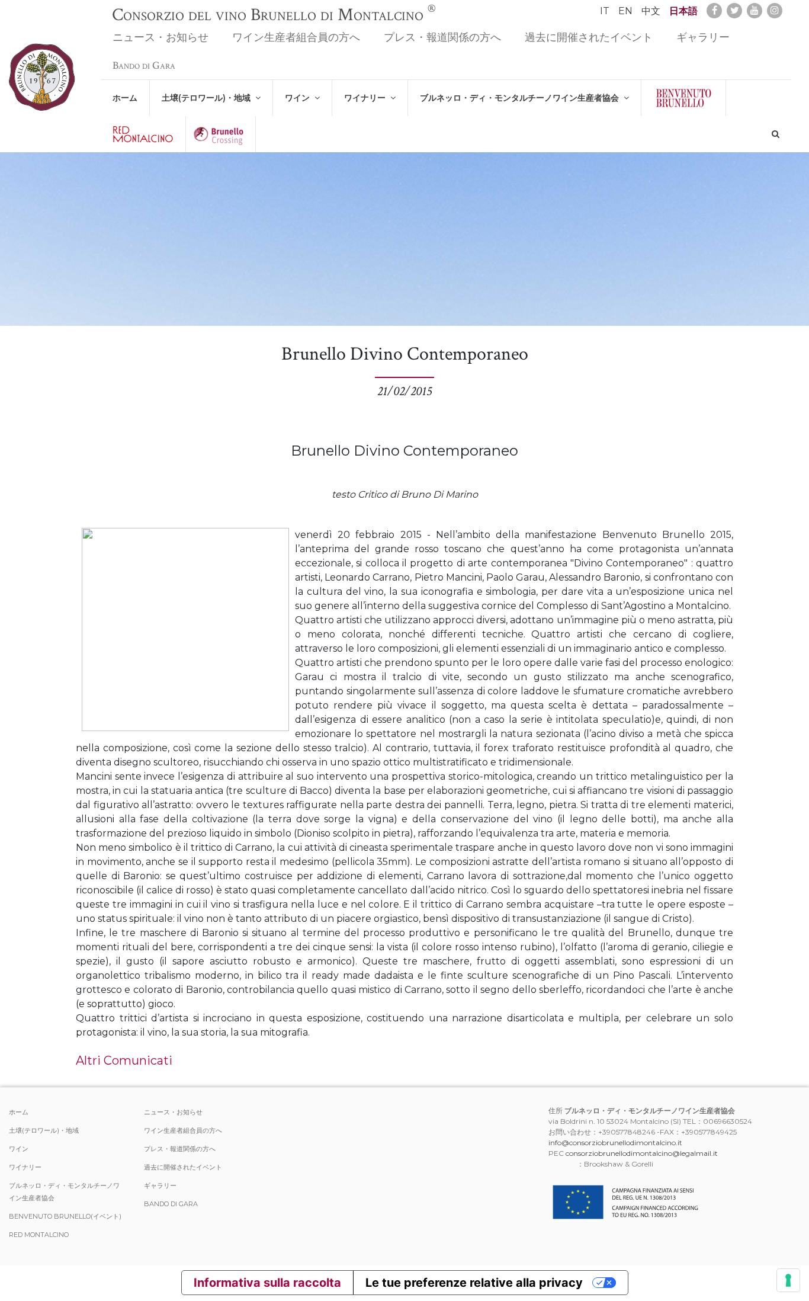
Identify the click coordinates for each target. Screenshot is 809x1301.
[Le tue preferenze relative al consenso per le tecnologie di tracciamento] (788, 1280)
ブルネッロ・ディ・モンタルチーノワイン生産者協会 (522, 97)
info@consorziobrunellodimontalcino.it (615, 1142)
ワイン (299, 97)
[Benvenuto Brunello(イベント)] (683, 98)
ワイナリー (367, 97)
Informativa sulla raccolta (267, 1283)
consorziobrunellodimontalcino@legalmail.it (642, 1153)
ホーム (125, 97)
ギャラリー (703, 37)
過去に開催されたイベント (589, 37)
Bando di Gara (144, 65)
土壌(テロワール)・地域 (208, 97)
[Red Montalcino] (143, 134)
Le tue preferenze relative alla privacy (474, 1283)
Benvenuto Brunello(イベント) (65, 1216)
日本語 (683, 11)
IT (604, 11)
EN (625, 11)
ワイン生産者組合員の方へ (296, 37)
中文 (650, 11)
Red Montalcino (39, 1234)
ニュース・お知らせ (160, 37)
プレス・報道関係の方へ (442, 37)
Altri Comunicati (124, 1060)
